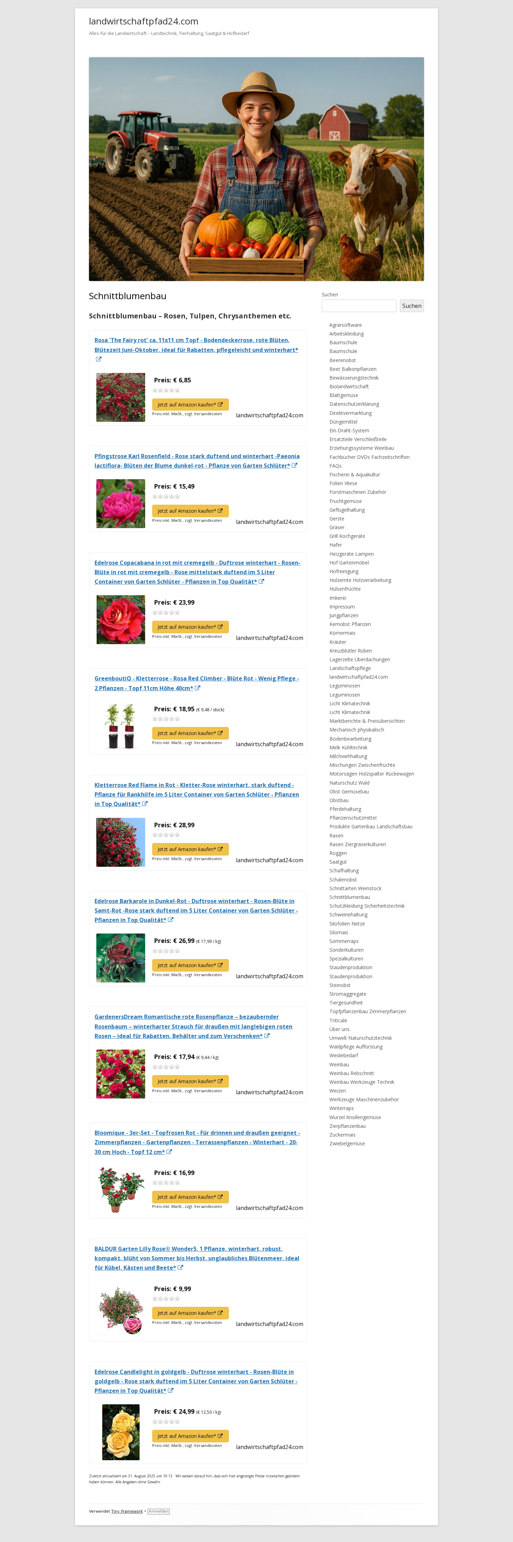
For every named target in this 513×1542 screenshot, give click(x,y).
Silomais (338, 932)
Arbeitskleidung (346, 333)
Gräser (336, 527)
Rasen (336, 835)
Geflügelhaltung (347, 509)
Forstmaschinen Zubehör (357, 492)
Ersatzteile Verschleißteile (358, 439)
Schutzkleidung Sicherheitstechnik (367, 905)
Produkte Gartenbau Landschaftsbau (370, 826)
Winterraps (341, 1108)
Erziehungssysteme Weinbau (361, 448)
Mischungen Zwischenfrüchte (362, 765)
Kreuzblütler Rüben (350, 650)
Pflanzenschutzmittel (353, 817)
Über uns (339, 1029)
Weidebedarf (343, 1055)
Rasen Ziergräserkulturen (357, 844)
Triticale (338, 1020)
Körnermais (342, 632)
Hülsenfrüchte (345, 588)
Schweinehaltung (348, 914)
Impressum (342, 606)
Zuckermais (342, 1134)
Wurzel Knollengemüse (355, 1117)
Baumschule (343, 342)
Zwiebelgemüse (347, 1143)
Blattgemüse (343, 395)
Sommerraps (344, 941)
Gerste (336, 518)
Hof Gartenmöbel (349, 562)
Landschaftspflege (350, 668)
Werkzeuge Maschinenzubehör (364, 1099)
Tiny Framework (127, 1511)
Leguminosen (344, 685)
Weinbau (339, 1064)
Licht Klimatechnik (349, 703)
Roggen (338, 853)
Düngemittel (343, 421)
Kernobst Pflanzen (350, 624)
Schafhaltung (344, 870)
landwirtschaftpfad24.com (144, 21)
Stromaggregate (347, 993)
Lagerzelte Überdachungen (359, 659)
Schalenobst (343, 879)
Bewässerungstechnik (354, 377)
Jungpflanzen (343, 615)
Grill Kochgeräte (347, 536)
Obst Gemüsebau (349, 791)
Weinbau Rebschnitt (351, 1073)
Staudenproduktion (350, 967)
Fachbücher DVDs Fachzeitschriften (369, 457)
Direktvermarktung (350, 413)
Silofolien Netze (347, 923)
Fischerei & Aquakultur (354, 474)
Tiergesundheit (346, 1002)
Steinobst (340, 985)
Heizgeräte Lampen (351, 553)
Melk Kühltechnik (348, 747)
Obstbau (339, 800)
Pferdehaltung (345, 809)
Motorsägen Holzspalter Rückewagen (371, 773)
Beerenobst (342, 360)
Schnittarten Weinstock (355, 888)
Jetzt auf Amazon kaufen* (193, 406)
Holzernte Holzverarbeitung (360, 580)
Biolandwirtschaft (349, 386)
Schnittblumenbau (349, 897)
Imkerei (337, 598)
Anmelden (159, 1511)
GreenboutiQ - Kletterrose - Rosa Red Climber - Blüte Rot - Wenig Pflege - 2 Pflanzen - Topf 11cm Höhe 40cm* (197, 684)
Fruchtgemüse (345, 501)
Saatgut (338, 861)
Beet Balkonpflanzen (353, 369)
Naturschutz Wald (349, 782)
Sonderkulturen (346, 949)
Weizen (337, 1090)
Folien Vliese (343, 483)
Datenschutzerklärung (354, 404)
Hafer (335, 544)
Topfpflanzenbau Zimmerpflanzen (367, 1011)
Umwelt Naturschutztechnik (360, 1038)
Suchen (330, 294)
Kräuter (337, 642)
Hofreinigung (343, 571)
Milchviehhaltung (348, 756)
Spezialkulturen (346, 958)
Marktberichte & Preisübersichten (367, 721)
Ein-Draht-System (349, 430)
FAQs (335, 465)
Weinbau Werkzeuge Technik (361, 1082)
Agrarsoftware (345, 325)
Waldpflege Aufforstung (355, 1046)
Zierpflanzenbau (347, 1126)
